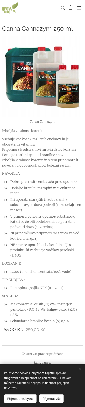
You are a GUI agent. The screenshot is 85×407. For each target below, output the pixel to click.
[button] (62, 7)
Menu (79, 7)
